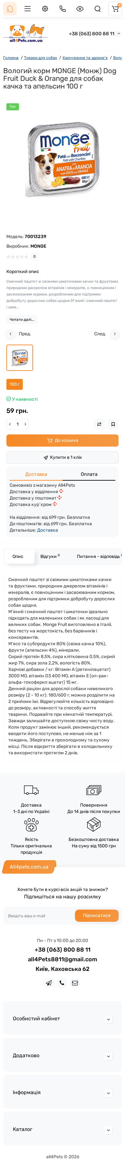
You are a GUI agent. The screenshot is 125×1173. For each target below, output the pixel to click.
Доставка (36, 474)
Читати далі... (22, 319)
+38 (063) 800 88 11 (91, 34)
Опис (18, 556)
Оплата (89, 474)
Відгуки (50, 556)
